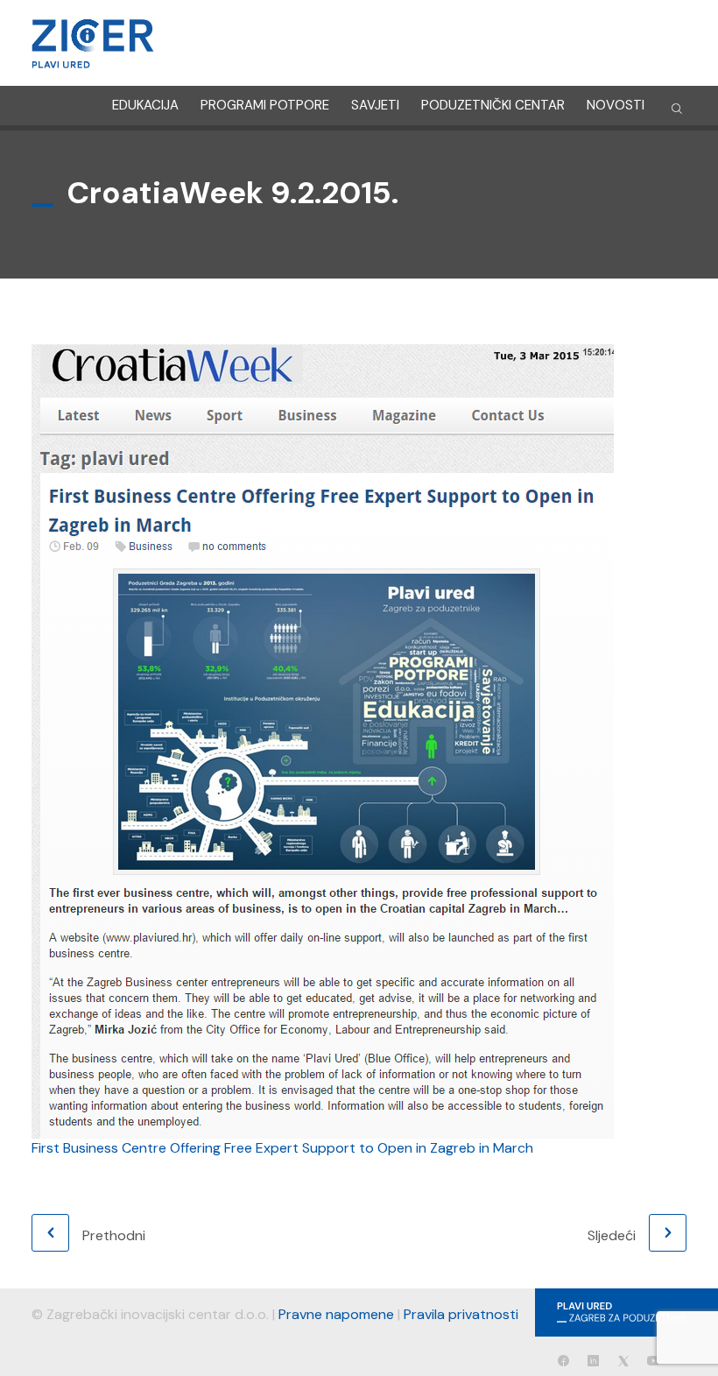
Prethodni (113, 1235)
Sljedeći (612, 1235)
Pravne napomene (336, 1314)
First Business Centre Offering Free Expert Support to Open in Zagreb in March (282, 1148)
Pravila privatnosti (461, 1314)
